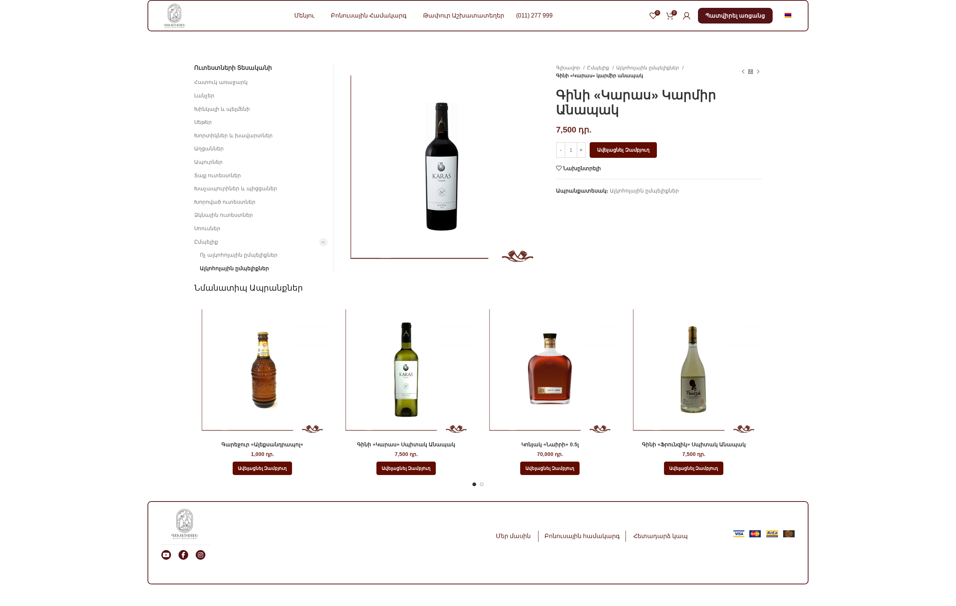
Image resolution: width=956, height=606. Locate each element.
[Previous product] (743, 71)
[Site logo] (174, 15)
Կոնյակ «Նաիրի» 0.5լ (550, 444)
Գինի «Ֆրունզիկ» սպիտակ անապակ (694, 444)
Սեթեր (203, 122)
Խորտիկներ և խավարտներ (233, 135)
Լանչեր (204, 96)
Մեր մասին (513, 536)
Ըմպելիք (599, 68)
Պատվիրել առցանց (735, 15)
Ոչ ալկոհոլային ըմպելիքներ (238, 255)
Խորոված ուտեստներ (224, 202)
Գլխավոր (568, 68)
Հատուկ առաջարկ (221, 82)
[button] (262, 468)
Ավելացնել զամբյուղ (623, 150)
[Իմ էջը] (686, 15)
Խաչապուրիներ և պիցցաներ (235, 188)
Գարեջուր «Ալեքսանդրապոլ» (262, 444)
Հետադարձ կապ (660, 536)
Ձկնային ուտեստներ (223, 215)
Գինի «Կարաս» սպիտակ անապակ (406, 444)
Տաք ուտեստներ (217, 175)
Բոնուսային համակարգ (582, 536)
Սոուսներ (207, 228)
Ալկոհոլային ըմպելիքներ (648, 68)
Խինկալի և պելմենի (222, 109)
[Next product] (758, 71)
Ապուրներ (208, 162)
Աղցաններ (209, 149)
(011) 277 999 (534, 15)
